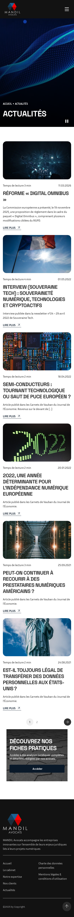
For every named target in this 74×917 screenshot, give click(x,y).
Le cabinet (9, 870)
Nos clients (9, 883)
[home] (11, 9)
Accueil (7, 863)
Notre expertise (12, 876)
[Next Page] (67, 722)
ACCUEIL (7, 103)
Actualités (9, 890)
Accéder (37, 768)
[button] (67, 9)
